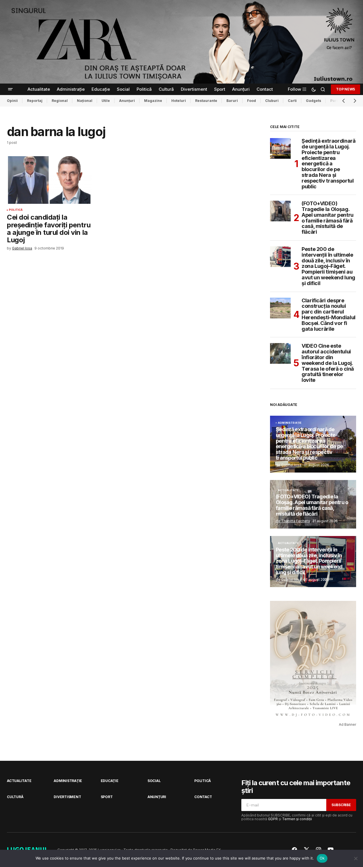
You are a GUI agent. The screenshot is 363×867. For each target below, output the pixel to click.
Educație (110, 781)
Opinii (12, 100)
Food (251, 100)
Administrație (290, 422)
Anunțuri (127, 100)
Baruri (232, 100)
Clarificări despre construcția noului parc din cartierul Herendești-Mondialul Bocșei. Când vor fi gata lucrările (329, 315)
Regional (60, 100)
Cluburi (272, 100)
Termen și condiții (297, 819)
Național (84, 100)
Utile (106, 100)
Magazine (153, 100)
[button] (10, 89)
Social (154, 781)
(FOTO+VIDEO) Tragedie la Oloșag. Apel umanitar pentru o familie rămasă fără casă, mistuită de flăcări (328, 218)
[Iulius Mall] (181, 42)
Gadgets (313, 100)
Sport (107, 797)
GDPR (273, 819)
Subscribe (341, 805)
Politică (16, 209)
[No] (356, 858)
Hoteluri (178, 100)
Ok (322, 858)
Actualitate (288, 490)
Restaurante (206, 100)
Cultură (15, 797)
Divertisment (67, 797)
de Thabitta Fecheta (293, 521)
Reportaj (34, 100)
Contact (203, 797)
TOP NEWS (345, 89)
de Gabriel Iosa (288, 465)
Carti (292, 100)
